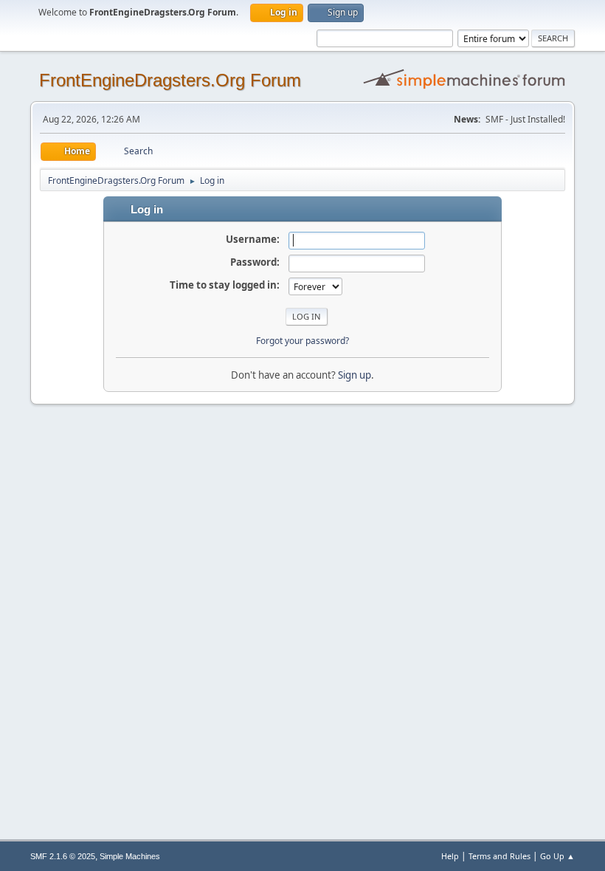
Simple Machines (130, 856)
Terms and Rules (499, 855)
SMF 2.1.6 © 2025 (62, 856)
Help (450, 855)
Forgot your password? (302, 340)
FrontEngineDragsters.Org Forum (170, 80)
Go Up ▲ (557, 855)
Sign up (354, 375)
